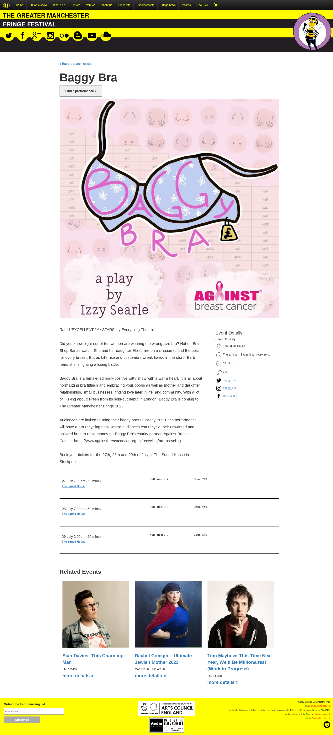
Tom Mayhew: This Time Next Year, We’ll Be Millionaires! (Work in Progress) (239, 662)
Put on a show (38, 5)
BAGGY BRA (230, 396)
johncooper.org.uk (322, 714)
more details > (78, 675)
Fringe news (168, 5)
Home (19, 5)
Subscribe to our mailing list (24, 704)
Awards (186, 5)
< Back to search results (76, 63)
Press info (124, 5)
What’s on (59, 5)
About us (106, 5)
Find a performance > (80, 91)
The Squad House (73, 486)
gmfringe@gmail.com (320, 705)
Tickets (75, 5)
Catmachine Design (321, 718)
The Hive (202, 5)
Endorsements (145, 5)
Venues (90, 5)
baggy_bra (229, 380)
